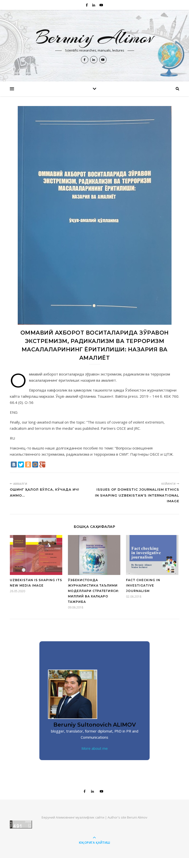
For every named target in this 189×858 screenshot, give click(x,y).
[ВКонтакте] (14, 464)
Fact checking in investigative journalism (143, 585)
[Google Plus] (42, 464)
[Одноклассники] (28, 464)
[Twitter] (21, 464)
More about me (94, 748)
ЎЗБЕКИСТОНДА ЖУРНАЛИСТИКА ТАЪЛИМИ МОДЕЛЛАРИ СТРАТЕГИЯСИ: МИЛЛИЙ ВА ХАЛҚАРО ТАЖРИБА (93, 591)
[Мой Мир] (35, 464)
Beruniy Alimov (95, 37)
